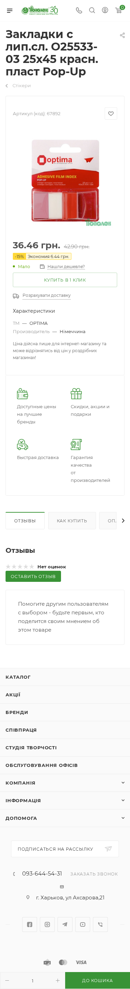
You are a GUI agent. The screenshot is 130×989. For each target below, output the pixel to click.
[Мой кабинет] (105, 11)
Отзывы (25, 520)
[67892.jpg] (65, 180)
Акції (13, 694)
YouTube (82, 924)
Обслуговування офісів (42, 765)
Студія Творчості (31, 747)
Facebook (29, 924)
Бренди (17, 712)
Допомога (21, 818)
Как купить (72, 520)
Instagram (47, 924)
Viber (100, 924)
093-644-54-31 (42, 874)
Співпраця (21, 730)
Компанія (20, 783)
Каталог (18, 677)
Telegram (65, 924)
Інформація (23, 800)
